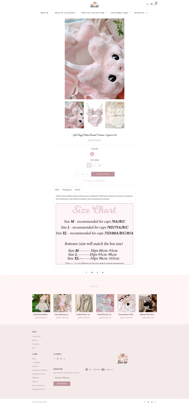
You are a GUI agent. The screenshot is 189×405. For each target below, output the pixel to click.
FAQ (33, 348)
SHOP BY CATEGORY (65, 13)
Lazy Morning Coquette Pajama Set (70, 315)
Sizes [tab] (77, 190)
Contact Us (36, 336)
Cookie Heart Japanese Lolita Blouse (91, 315)
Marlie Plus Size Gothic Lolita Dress (155, 315)
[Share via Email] (103, 272)
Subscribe (62, 383)
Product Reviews (38, 374)
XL (100, 165)
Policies (35, 381)
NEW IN (44, 13)
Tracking (35, 344)
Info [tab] (57, 190)
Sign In (35, 340)
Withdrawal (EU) (38, 389)
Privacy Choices (38, 385)
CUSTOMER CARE (119, 13)
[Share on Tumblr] (97, 272)
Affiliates (35, 378)
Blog (34, 359)
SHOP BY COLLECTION (92, 13)
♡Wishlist (36, 362)
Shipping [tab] (67, 190)
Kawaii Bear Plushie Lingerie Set (133, 315)
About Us (35, 366)
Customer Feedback (39, 370)
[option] (94, 58)
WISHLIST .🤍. (141, 13)
